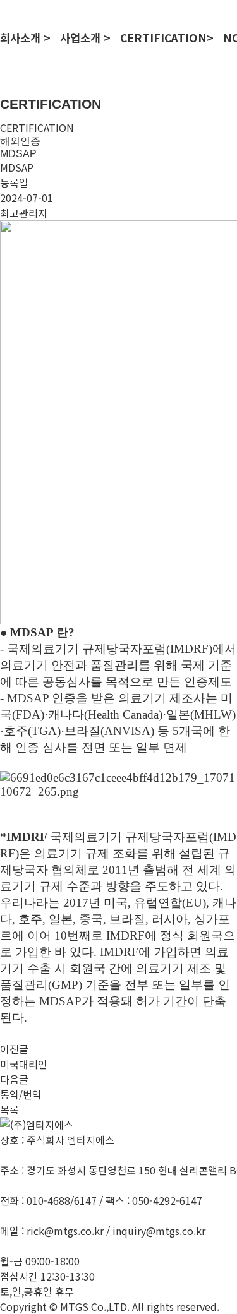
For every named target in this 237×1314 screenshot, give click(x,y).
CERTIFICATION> (167, 37)
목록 (9, 1109)
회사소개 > (25, 37)
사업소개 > (85, 37)
